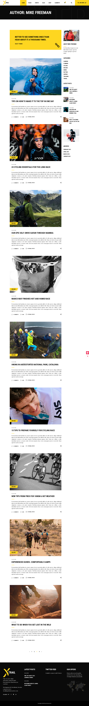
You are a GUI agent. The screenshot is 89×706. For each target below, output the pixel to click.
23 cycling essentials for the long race (31, 167)
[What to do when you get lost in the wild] (35, 602)
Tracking (65, 76)
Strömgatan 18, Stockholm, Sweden (12, 687)
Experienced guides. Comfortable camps (31, 562)
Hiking (65, 70)
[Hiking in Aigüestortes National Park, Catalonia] (35, 340)
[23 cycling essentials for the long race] (35, 142)
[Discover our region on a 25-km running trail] (65, 109)
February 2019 (67, 149)
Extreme (29, 116)
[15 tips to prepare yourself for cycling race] (35, 406)
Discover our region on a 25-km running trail (73, 111)
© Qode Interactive (47, 703)
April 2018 (66, 151)
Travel (65, 78)
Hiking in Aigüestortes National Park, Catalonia (35, 364)
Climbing (65, 63)
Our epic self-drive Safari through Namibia (32, 233)
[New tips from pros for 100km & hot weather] (35, 471)
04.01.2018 (14, 98)
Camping (65, 61)
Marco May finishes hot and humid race (31, 298)
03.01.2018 (71, 87)
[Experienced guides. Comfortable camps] (35, 537)
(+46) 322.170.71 (7, 689)
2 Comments (15, 116)
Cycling (65, 65)
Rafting (65, 72)
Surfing (65, 74)
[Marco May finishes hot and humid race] (35, 274)
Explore (14, 91)
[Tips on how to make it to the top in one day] (35, 76)
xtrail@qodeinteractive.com (10, 691)
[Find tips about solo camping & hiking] (65, 89)
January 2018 (66, 156)
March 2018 (66, 154)
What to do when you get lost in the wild (31, 624)
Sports (33, 116)
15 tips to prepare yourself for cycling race (33, 430)
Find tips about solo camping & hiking (73, 91)
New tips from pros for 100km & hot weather (33, 496)
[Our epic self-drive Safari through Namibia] (35, 208)
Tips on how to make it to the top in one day (33, 101)
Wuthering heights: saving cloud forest (73, 101)
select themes (19, 43)
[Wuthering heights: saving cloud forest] (65, 99)
